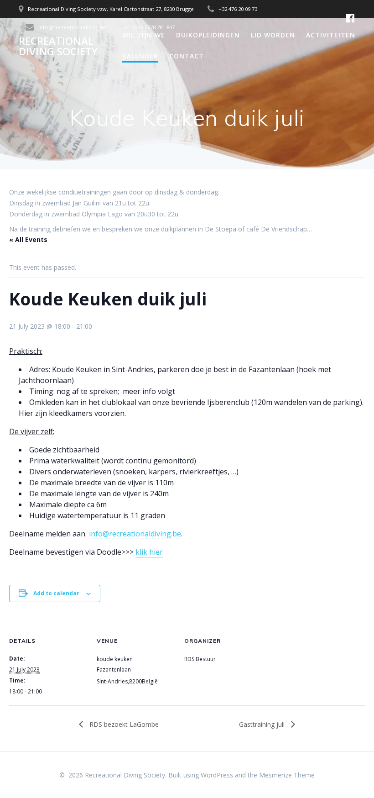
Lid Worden (273, 35)
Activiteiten (330, 35)
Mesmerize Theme (287, 775)
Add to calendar (56, 593)
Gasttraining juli (262, 724)
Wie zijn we (143, 35)
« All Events (28, 239)
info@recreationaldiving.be (135, 534)
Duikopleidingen (208, 35)
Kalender (140, 56)
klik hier (149, 552)
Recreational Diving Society (58, 46)
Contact (186, 56)
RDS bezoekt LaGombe (123, 724)
